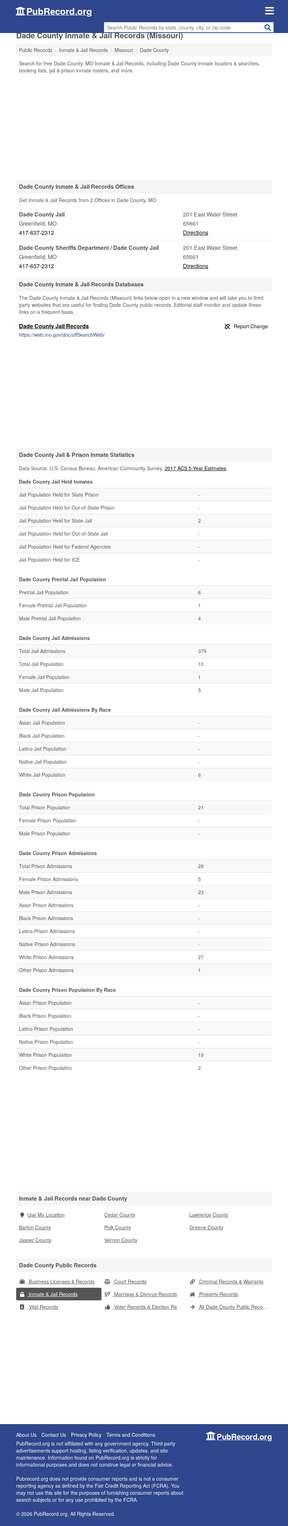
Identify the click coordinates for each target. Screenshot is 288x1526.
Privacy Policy (86, 1434)
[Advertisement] (144, 126)
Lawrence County (208, 1214)
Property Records (218, 1294)
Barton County (35, 1227)
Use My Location (46, 1214)
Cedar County (119, 1214)
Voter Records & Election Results (150, 1306)
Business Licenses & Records (60, 1281)
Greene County (206, 1227)
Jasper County (35, 1239)
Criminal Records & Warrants (230, 1281)
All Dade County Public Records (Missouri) (235, 1306)
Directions (195, 232)
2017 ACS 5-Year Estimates (195, 468)
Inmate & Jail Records (52, 1294)
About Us (26, 1434)
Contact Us (53, 1434)
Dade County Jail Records (54, 326)
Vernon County (120, 1239)
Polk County (117, 1227)
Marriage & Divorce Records (145, 1294)
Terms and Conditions (130, 1434)
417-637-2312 (36, 232)
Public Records (35, 49)
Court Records (129, 1281)
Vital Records (42, 1306)
